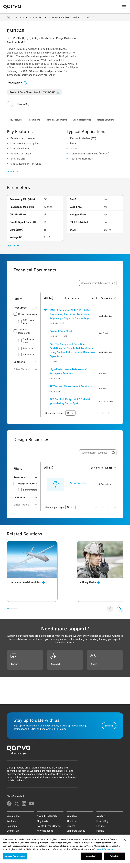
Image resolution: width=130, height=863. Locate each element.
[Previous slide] (110, 609)
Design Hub (13, 830)
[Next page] (108, 413)
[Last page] (114, 413)
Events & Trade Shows (49, 826)
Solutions (12, 826)
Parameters (34, 119)
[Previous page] (102, 413)
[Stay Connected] (9, 803)
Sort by (101, 298)
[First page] (96, 413)
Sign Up (109, 725)
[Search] (113, 283)
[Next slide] (120, 609)
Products (20, 17)
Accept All (91, 856)
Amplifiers (38, 17)
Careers (71, 826)
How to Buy (23, 104)
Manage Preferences (15, 856)
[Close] (124, 839)
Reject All (114, 856)
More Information (104, 849)
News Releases (45, 830)
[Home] (8, 17)
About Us (71, 821)
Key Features (16, 119)
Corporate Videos (76, 830)
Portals (100, 830)
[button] (27, 82)
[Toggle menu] (124, 6)
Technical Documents (56, 119)
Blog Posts (42, 821)
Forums (100, 826)
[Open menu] (26, 17)
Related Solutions (105, 119)
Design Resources (82, 119)
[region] (65, 848)
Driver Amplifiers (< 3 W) (64, 17)
